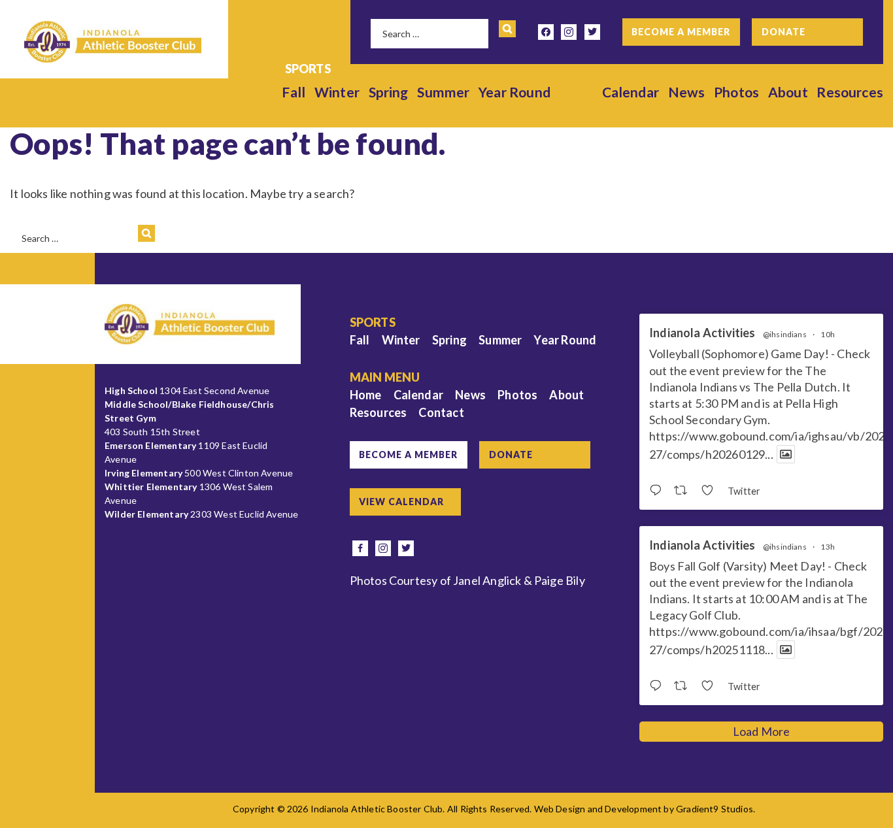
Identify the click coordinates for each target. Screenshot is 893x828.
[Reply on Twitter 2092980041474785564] (658, 686)
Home (366, 395)
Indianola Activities (702, 333)
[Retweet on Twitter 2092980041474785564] (684, 686)
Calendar (630, 92)
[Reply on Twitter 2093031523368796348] (658, 491)
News (686, 92)
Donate (783, 31)
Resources (850, 92)
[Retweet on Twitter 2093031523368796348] (684, 491)
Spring (389, 92)
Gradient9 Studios (714, 808)
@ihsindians (785, 334)
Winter (337, 92)
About (788, 92)
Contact (440, 412)
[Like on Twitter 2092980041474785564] (711, 686)
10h (827, 334)
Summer (443, 92)
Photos (736, 92)
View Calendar (401, 501)
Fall (293, 92)
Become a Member (681, 31)
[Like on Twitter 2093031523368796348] (711, 491)
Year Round (514, 92)
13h (827, 547)
